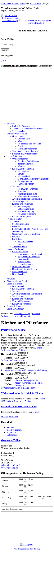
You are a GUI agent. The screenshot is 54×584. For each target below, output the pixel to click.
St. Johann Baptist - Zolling (13, 350)
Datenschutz (12, 435)
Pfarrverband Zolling (13, 329)
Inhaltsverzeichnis (14, 430)
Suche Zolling (7, 39)
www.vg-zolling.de (9, 468)
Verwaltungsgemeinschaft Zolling (26, 549)
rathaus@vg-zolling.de (11, 465)
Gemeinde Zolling (11, 440)
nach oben (13, 416)
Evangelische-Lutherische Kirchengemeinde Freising (24, 370)
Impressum (11, 432)
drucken (4, 416)
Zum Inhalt (6, 3)
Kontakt (10, 427)
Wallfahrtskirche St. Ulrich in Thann (22, 393)
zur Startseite (35, 3)
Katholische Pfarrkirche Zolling (19, 406)
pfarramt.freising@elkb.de (26, 380)
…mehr (38, 348)
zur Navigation (18, 3)
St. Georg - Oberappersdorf (13, 360)
